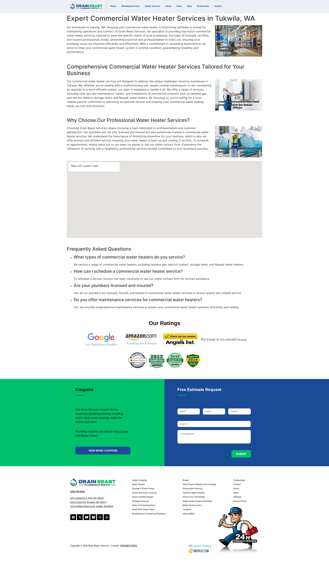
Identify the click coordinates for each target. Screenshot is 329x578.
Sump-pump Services (193, 488)
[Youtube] (86, 517)
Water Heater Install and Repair (197, 501)
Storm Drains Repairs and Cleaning (199, 484)
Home (113, 6)
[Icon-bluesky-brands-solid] (93, 517)
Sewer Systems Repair (142, 497)
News (236, 493)
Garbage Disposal (140, 501)
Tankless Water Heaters (194, 493)
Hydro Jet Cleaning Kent (143, 505)
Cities (179, 6)
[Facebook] (73, 517)
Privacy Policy (239, 501)
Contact (218, 6)
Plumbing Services (130, 6)
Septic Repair (138, 484)
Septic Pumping (139, 480)
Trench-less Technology (194, 497)
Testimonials (203, 6)
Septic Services (152, 6)
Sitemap (237, 497)
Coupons (187, 509)
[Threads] (106, 517)
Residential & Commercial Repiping (148, 514)
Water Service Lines (192, 505)
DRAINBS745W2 (128, 545)
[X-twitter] (80, 517)
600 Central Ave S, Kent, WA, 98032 (87, 498)
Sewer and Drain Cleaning (144, 493)
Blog (189, 6)
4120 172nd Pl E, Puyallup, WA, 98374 (88, 502)
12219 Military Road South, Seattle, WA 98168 (91, 506)
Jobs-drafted (188, 514)
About (168, 6)
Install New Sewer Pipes (143, 509)
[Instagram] (100, 517)
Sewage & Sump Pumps (143, 488)
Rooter (186, 480)
